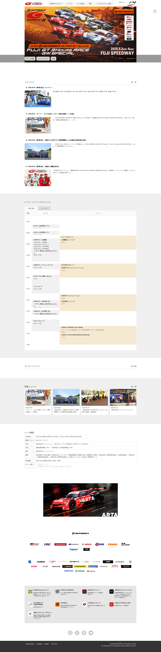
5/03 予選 (31, 208)
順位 (90, 3)
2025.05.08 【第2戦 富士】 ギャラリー (40, 87)
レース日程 (80, 3)
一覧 (135, 82)
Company (39, 643)
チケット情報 (30, 58)
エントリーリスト (43, 58)
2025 (120, 58)
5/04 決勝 (44, 208)
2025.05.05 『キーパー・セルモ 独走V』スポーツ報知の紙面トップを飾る (51, 114)
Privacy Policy (30, 643)
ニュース (69, 3)
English (47, 643)
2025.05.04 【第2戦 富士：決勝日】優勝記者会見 (43, 166)
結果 (53, 58)
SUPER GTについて (56, 3)
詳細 (135, 366)
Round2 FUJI (130, 58)
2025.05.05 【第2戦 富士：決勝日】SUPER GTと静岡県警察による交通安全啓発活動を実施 (57, 140)
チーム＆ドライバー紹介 (104, 3)
